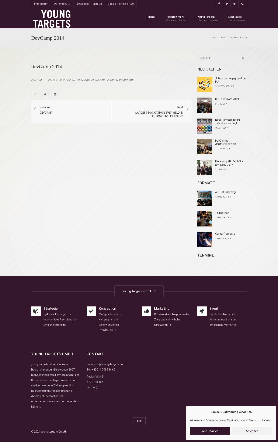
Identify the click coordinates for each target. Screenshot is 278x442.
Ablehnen (252, 431)
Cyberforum (90, 80)
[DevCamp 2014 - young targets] (51, 18)
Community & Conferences (61, 80)
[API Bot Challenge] (204, 198)
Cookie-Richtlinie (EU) (121, 3)
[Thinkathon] (204, 218)
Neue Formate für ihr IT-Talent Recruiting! (229, 121)
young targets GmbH (138, 291)
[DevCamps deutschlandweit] (204, 146)
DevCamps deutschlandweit (225, 142)
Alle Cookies (210, 431)
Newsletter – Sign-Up (89, 3)
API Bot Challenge (226, 192)
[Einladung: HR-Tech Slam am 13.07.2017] (204, 167)
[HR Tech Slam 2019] (204, 105)
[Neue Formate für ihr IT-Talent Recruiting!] (204, 125)
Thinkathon (222, 212)
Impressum (41, 3)
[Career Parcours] (204, 239)
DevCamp (101, 80)
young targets (207, 18)
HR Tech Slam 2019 (227, 99)
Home (151, 16)
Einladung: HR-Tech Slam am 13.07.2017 (230, 163)
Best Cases (236, 18)
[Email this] (55, 94)
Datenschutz (62, 3)
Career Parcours (225, 233)
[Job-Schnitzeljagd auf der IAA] (204, 84)
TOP (139, 421)
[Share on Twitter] (45, 94)
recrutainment (126, 80)
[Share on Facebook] (35, 94)
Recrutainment (176, 18)
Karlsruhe (111, 80)
